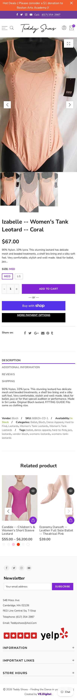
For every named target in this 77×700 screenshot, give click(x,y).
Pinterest (47, 333)
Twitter (30, 333)
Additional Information (21, 367)
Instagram (21, 568)
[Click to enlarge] (68, 43)
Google (36, 333)
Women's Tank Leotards (34, 426)
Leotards (13, 426)
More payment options (33, 315)
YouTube (29, 568)
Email (42, 333)
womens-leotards (40, 434)
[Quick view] (33, 491)
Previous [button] (7, 104)
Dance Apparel (54, 422)
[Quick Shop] (33, 520)
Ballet (33, 422)
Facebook (25, 333)
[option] (38, 104)
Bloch (15, 418)
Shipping (8, 381)
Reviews (8, 374)
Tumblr (52, 333)
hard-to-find (59, 430)
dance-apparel (42, 430)
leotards (6, 434)
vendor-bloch (20, 434)
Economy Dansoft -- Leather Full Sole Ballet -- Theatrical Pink (19, 530)
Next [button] (69, 104)
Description (11, 360)
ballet (29, 430)
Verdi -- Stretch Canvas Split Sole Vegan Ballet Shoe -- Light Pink (55, 530)
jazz (70, 430)
